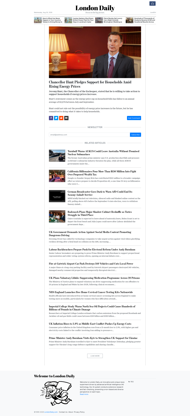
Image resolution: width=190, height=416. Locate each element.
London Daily (95, 7)
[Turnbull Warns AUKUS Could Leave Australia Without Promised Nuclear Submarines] (57, 155)
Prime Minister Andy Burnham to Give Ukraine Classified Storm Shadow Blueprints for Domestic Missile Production (143, 22)
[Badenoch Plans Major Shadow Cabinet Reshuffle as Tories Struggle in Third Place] (57, 216)
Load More (95, 356)
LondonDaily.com (51, 412)
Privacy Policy (79, 412)
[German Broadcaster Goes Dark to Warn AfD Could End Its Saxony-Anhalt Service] (57, 196)
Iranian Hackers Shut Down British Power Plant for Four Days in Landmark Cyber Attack (53, 21)
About (70, 412)
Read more (84, 394)
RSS (132, 382)
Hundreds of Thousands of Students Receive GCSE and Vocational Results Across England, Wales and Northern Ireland (114, 22)
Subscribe (135, 135)
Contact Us (63, 412)
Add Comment (134, 118)
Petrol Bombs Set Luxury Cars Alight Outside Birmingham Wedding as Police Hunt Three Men (82, 21)
